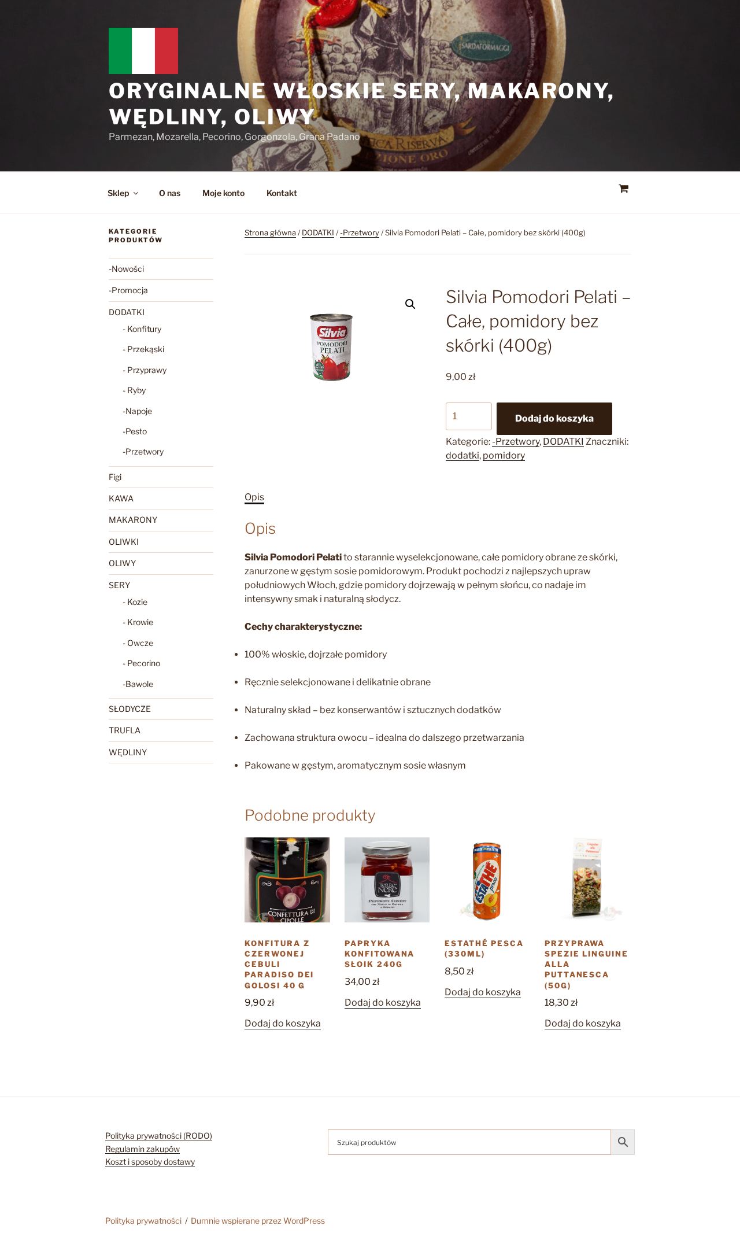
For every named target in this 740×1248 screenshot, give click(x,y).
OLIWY (122, 563)
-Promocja (128, 290)
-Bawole (138, 684)
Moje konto (223, 193)
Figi (115, 477)
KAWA (121, 498)
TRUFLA (124, 730)
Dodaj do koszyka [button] (283, 1023)
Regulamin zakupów (142, 1149)
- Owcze (138, 643)
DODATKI (318, 232)
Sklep (118, 193)
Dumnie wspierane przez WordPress (258, 1220)
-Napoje (137, 411)
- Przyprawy (144, 370)
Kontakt (282, 193)
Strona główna (270, 232)
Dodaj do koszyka (554, 418)
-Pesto (135, 431)
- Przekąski (143, 349)
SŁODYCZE (130, 709)
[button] (410, 304)
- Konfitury (142, 329)
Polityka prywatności (143, 1220)
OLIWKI (124, 542)
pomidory (504, 455)
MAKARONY (133, 520)
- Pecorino (141, 663)
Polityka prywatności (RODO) (158, 1135)
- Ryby (134, 390)
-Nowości (126, 269)
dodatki (462, 455)
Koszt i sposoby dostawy (150, 1161)
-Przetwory (359, 232)
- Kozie (135, 602)
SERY (119, 585)
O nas (169, 193)
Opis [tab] (254, 497)
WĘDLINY (128, 752)
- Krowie (138, 622)
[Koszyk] (623, 189)
